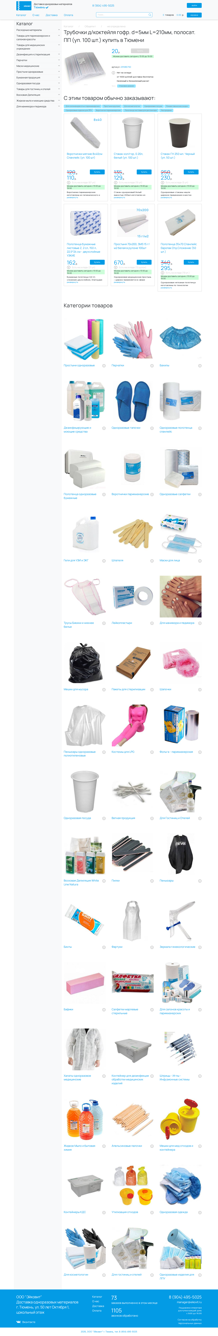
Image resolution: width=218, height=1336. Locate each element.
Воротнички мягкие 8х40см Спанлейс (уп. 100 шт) (84, 156)
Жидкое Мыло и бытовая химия (79, 1148)
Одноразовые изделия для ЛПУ (79, 110)
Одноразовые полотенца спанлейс (176, 429)
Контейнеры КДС (75, 1212)
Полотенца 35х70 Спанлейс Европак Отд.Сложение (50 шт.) (179, 248)
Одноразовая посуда (153, 106)
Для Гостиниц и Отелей (175, 818)
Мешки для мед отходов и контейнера (176, 1148)
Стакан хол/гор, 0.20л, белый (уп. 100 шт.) (128, 156)
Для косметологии (132, 106)
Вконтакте (28, 1322)
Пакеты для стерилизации (128, 689)
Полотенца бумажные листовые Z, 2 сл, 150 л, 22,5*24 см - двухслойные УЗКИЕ (83, 249)
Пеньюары (167, 880)
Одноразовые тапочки (126, 428)
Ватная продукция (123, 818)
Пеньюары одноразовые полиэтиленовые (80, 754)
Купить (140, 50)
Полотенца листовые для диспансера (141, 110)
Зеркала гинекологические (177, 947)
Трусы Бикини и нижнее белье (79, 625)
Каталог (21, 15)
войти (194, 5)
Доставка (52, 15)
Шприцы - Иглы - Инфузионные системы (175, 1077)
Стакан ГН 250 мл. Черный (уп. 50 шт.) (178, 156)
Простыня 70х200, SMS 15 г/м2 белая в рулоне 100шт (132, 246)
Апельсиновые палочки (127, 1146)
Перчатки (118, 365)
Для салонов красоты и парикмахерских (83, 106)
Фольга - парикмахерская (176, 752)
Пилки (116, 880)
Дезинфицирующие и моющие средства (77, 429)
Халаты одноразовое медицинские (77, 1077)
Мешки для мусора (76, 689)
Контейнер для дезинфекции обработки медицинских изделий (130, 1079)
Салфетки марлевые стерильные (125, 1011)
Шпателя (117, 560)
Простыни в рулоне (112, 106)
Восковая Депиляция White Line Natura (81, 882)
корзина (194, 15)
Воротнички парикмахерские (108, 110)
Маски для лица (170, 560)
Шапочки (165, 689)
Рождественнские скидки (177, 106)
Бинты (68, 947)
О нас (35, 15)
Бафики (68, 1009)
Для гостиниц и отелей (126, 1274)
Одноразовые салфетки (175, 494)
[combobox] (124, 14)
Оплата (68, 15)
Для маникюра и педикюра (177, 623)
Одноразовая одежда (174, 1212)
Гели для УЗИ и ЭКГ (76, 560)
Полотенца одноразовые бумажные (80, 496)
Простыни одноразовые (79, 365)
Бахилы (164, 365)
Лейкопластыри (122, 623)
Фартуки (117, 947)
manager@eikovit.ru (189, 1302)
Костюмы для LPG (123, 752)
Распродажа (166, 110)
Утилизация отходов (125, 1212)
